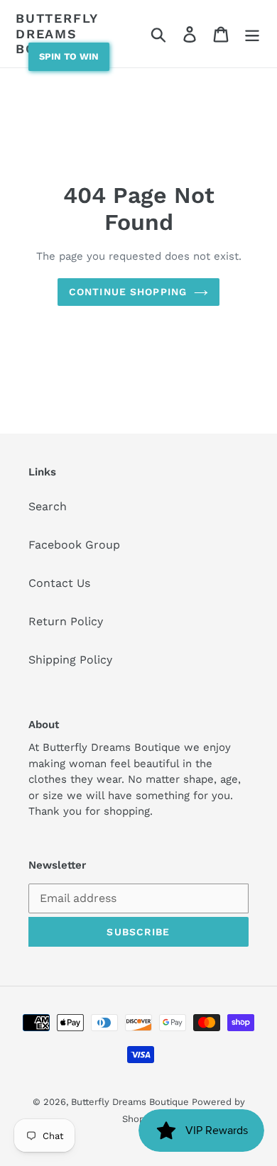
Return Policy (65, 621)
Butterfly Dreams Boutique (57, 33)
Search (47, 506)
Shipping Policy (70, 659)
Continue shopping (128, 291)
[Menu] (252, 34)
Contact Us (59, 583)
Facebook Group (74, 544)
